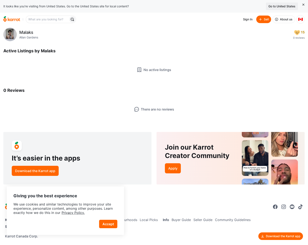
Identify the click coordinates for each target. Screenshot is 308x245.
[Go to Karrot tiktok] (300, 206)
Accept (108, 224)
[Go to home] (11, 19)
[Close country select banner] (303, 5)
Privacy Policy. (73, 213)
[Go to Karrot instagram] (283, 206)
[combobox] (47, 19)
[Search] (72, 19)
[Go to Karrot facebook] (275, 206)
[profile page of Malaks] (10, 34)
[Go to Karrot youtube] (292, 206)
